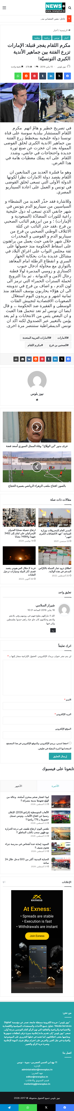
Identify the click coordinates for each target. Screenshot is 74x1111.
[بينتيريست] (42, 359)
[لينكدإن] (55, 359)
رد (53, 630)
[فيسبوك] (68, 359)
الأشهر (18, 786)
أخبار (55, 30)
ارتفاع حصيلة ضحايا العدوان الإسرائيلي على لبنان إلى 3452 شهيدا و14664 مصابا (20, 533)
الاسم (67, 699)
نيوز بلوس (61, 66)
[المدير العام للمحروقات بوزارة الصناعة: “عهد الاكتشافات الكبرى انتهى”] (54, 517)
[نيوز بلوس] (55, 7)
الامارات (62, 337)
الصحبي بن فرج (58, 345)
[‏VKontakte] (29, 359)
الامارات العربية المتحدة (36, 337)
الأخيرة (55, 786)
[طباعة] (16, 359)
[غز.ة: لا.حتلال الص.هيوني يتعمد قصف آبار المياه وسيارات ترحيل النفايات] (19, 555)
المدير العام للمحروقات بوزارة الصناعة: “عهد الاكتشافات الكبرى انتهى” (55, 533)
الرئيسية (64, 30)
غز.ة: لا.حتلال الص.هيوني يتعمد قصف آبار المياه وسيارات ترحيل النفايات (19, 571)
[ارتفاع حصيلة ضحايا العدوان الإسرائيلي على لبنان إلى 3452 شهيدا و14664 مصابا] (19, 517)
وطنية (37, 37)
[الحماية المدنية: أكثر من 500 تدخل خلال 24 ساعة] (60, 864)
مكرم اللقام (34, 345)
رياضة (47, 37)
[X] (61, 359)
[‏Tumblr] (48, 359)
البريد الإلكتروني (63, 714)
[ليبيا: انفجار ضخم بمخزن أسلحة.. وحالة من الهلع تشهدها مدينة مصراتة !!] (60, 801)
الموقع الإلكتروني (63, 728)
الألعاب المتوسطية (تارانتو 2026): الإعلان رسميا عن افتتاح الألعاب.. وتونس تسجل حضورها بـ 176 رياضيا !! (28, 816)
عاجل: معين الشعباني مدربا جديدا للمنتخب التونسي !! (39, 18)
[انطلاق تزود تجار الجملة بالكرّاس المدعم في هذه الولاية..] (54, 555)
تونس (57, 37)
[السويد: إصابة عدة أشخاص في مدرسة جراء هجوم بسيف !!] (60, 848)
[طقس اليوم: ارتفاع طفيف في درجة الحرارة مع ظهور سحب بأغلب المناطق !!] (60, 833)
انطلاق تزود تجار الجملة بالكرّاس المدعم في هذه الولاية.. (55, 570)
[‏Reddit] (35, 359)
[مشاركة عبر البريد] (22, 359)
